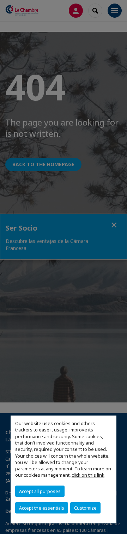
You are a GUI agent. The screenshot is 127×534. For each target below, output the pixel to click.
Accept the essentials (41, 508)
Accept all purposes (40, 491)
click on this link (88, 475)
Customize (85, 508)
